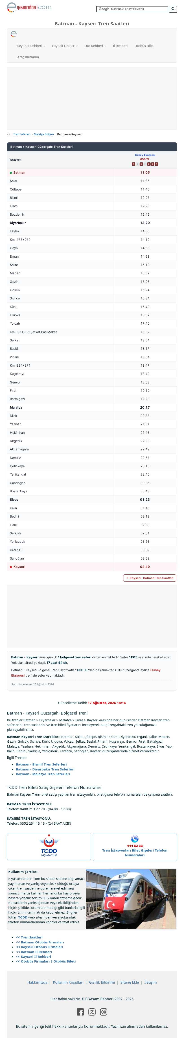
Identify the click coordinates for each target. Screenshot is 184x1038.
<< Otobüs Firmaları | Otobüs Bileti (46, 961)
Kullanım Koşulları (68, 982)
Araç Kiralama (28, 57)
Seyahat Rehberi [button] (30, 45)
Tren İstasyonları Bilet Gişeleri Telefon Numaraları (134, 852)
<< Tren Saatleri (29, 937)
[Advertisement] (93, 98)
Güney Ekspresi (145, 155)
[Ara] (173, 9)
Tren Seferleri (22, 134)
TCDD (22, 917)
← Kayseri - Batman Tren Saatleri (149, 578)
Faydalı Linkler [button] (63, 45)
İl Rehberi (120, 45)
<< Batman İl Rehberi (34, 951)
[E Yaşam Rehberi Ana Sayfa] (29, 7)
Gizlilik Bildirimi (102, 982)
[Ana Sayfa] (8, 134)
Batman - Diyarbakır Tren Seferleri (45, 769)
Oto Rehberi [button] (94, 45)
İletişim (151, 982)
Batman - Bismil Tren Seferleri (41, 764)
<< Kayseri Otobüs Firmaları (39, 947)
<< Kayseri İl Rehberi (33, 956)
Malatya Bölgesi (44, 134)
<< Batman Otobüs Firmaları (40, 942)
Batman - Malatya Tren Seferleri (43, 774)
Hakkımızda (37, 982)
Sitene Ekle (129, 982)
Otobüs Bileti (144, 45)
